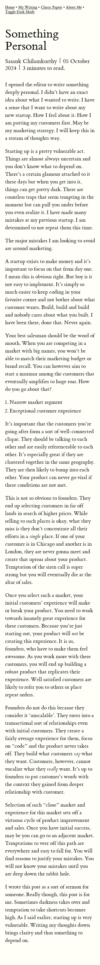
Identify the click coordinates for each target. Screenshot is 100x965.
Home (10, 7)
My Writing (27, 7)
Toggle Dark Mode (20, 12)
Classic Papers (51, 7)
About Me (74, 7)
